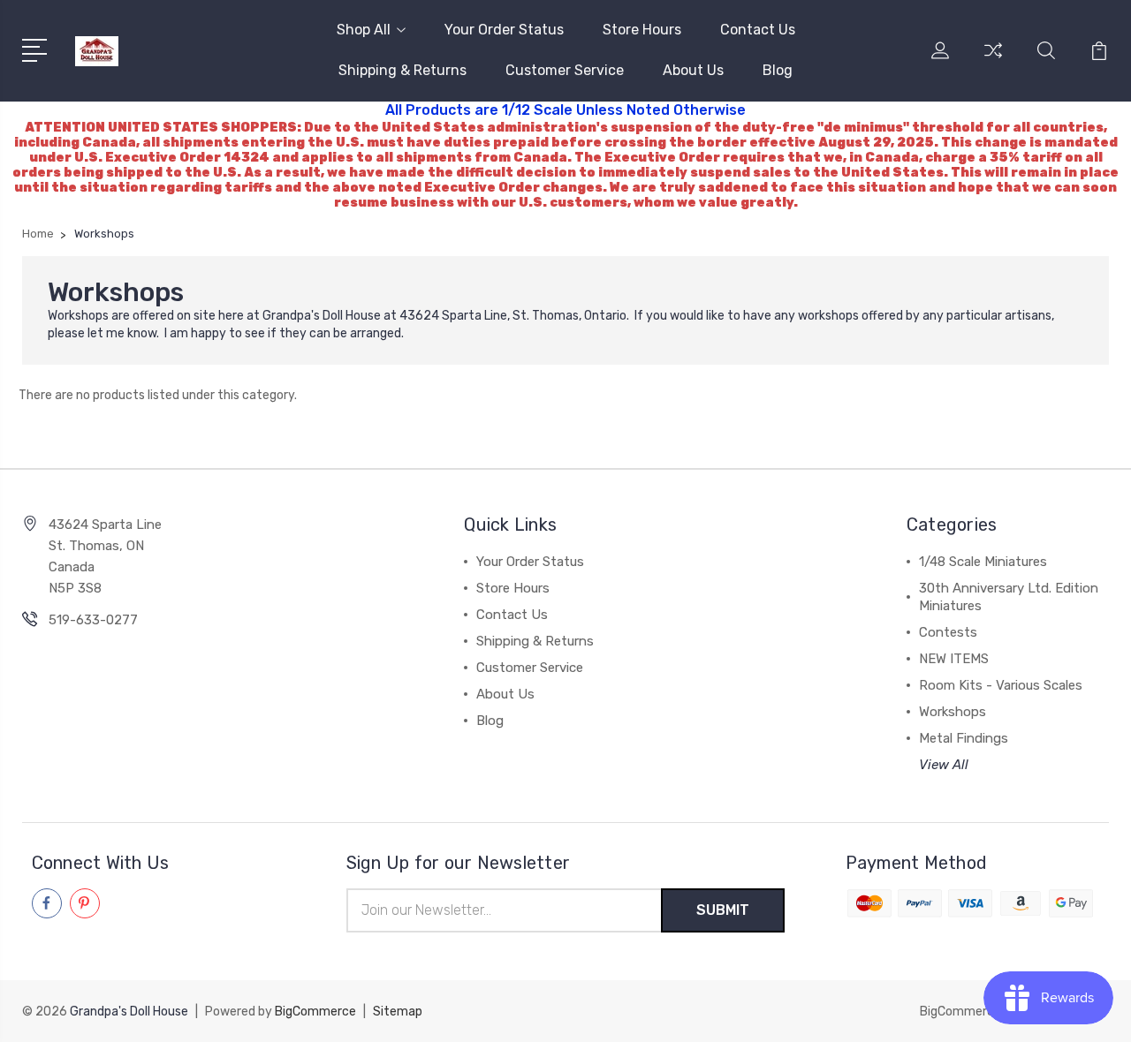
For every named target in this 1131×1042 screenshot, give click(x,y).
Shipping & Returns (402, 70)
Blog (778, 70)
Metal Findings (963, 738)
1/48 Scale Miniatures (983, 562)
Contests (948, 632)
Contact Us (757, 29)
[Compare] (993, 61)
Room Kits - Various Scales (1000, 685)
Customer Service (564, 70)
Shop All (364, 29)
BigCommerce (315, 1011)
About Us (693, 70)
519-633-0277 (93, 620)
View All (943, 765)
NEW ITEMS (954, 659)
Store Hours (642, 29)
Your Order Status (504, 29)
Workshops (952, 712)
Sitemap (397, 1011)
